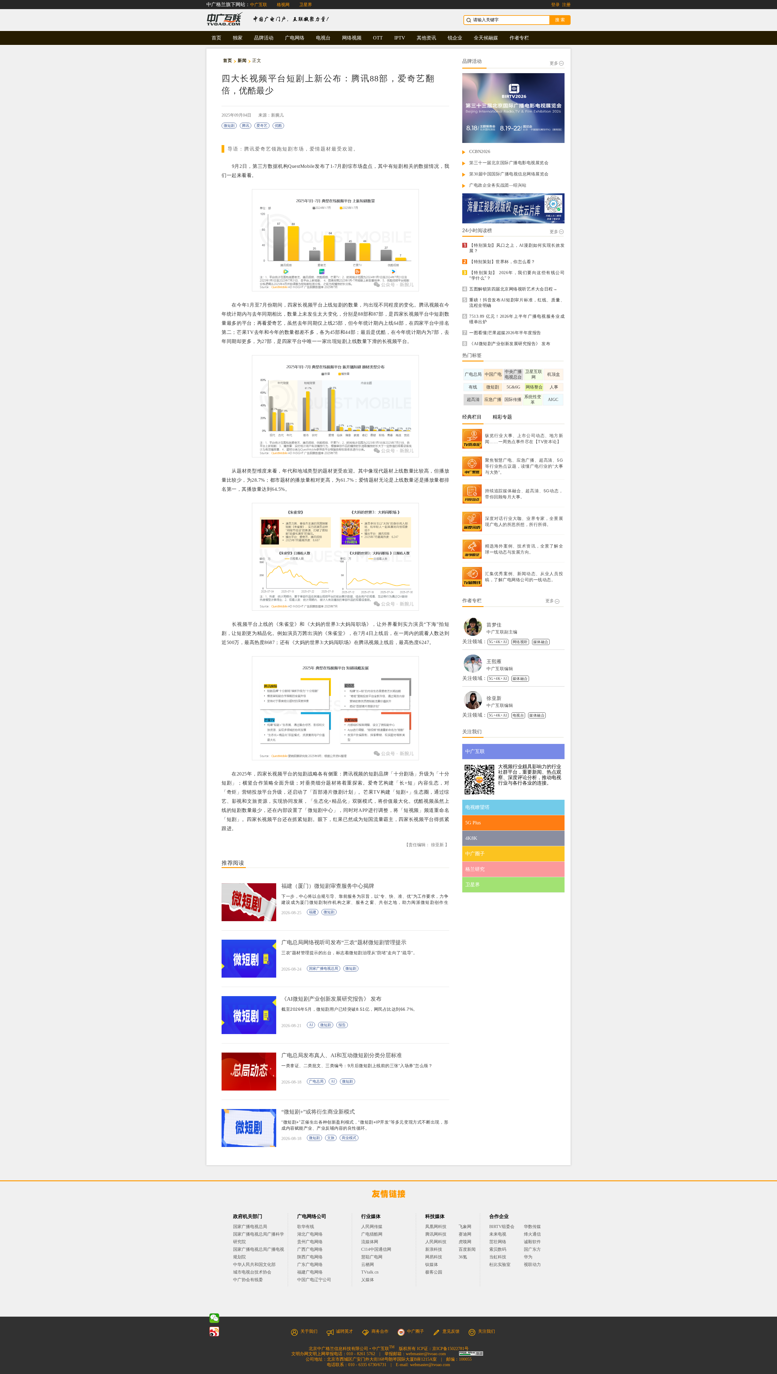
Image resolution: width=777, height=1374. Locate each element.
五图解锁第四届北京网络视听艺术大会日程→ (513, 289)
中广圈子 (415, 1331)
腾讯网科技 (435, 1234)
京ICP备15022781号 (450, 1348)
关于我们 (308, 1331)
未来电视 (497, 1234)
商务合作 (380, 1331)
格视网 (283, 4)
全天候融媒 (486, 37)
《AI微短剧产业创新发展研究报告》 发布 (509, 343)
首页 (216, 37)
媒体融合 (540, 642)
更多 (554, 63)
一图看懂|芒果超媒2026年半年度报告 (505, 333)
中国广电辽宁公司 (314, 1279)
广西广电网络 (310, 1249)
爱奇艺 (261, 126)
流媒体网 (369, 1242)
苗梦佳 (494, 624)
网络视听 (520, 642)
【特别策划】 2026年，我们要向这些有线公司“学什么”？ (517, 275)
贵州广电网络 (310, 1242)
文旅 (330, 1138)
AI (311, 1025)
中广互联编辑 (500, 669)
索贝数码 (497, 1249)
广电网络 (294, 37)
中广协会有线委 (248, 1279)
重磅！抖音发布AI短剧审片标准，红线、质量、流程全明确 (517, 303)
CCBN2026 (479, 151)
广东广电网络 (310, 1264)
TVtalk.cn (369, 1272)
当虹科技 (497, 1257)
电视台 (323, 37)
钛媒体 (431, 1264)
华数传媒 (532, 1226)
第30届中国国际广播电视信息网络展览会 (509, 174)
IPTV (399, 37)
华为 (532, 1257)
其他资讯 (426, 37)
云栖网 (367, 1264)
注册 (566, 4)
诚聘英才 (344, 1331)
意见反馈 (451, 1331)
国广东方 (532, 1249)
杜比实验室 (500, 1264)
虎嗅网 (465, 1242)
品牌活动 (263, 37)
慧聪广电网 (371, 1257)
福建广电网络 (310, 1272)
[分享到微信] (214, 1318)
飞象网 (465, 1226)
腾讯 (245, 126)
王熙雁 (494, 661)
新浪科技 (433, 1249)
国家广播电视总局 (323, 968)
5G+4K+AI (498, 642)
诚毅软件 (532, 1242)
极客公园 (433, 1272)
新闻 (242, 60)
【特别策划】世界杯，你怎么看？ (502, 262)
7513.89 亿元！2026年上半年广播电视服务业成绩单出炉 (517, 319)
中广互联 (258, 4)
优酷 (278, 126)
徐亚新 (494, 698)
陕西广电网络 (310, 1257)
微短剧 (229, 126)
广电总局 (316, 1081)
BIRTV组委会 (501, 1226)
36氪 (463, 1257)
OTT (378, 37)
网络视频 (351, 37)
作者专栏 (519, 37)
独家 (238, 37)
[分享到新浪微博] (214, 1331)
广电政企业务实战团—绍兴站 (498, 185)
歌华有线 (305, 1226)
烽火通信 (532, 1234)
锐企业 (455, 37)
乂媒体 (367, 1279)
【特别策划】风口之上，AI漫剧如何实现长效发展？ (517, 248)
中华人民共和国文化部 (254, 1264)
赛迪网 (465, 1234)
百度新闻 (467, 1249)
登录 (555, 4)
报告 (342, 1025)
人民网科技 (435, 1242)
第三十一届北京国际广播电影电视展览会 (508, 163)
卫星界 (305, 4)
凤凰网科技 (435, 1226)
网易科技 (433, 1257)
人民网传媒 (371, 1226)
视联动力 (532, 1264)
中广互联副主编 (502, 632)
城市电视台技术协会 (252, 1272)
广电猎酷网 (371, 1234)
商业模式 (349, 1138)
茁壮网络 (497, 1242)
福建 (312, 912)
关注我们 (486, 1331)
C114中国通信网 (376, 1249)
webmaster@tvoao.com (426, 1354)
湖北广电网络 (310, 1234)
